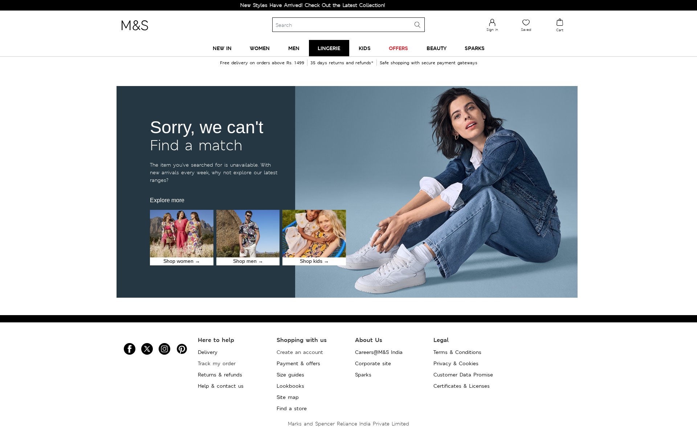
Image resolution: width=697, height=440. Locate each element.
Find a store (292, 408)
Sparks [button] (475, 48)
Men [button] (293, 48)
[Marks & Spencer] (134, 32)
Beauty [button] (437, 48)
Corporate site (373, 363)
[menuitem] (222, 48)
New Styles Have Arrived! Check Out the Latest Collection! (297, 5)
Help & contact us (221, 386)
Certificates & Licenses (461, 386)
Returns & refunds (220, 374)
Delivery (207, 352)
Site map (288, 397)
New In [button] (222, 48)
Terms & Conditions (457, 352)
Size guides (290, 374)
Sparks (363, 374)
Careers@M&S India (379, 352)
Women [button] (260, 48)
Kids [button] (365, 48)
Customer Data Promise (463, 374)
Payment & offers (298, 363)
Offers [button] (398, 48)
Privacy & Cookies (455, 363)
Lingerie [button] (329, 48)
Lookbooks (290, 386)
